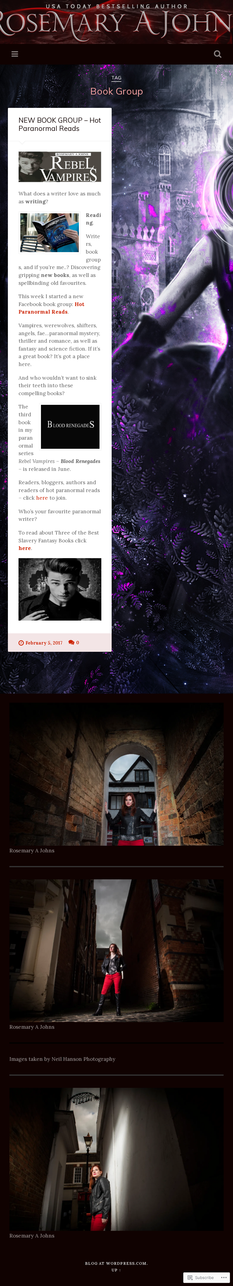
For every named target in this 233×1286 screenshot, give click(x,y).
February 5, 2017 (43, 643)
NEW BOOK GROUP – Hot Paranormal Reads (60, 124)
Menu (15, 54)
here (42, 498)
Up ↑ (116, 1270)
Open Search (216, 54)
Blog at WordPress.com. (116, 1263)
